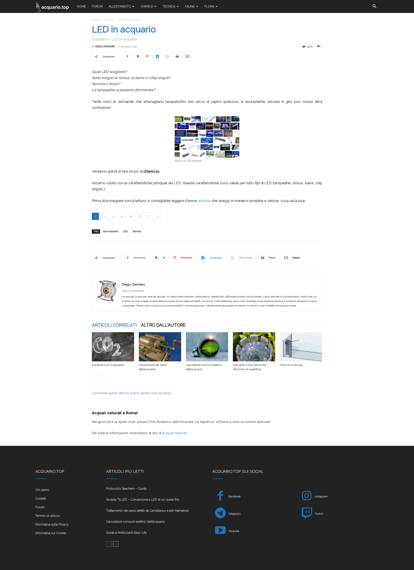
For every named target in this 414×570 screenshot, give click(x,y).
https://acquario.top (133, 290)
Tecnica (169, 6)
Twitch (319, 513)
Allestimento (120, 6)
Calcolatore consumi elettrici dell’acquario (135, 521)
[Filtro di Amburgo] (301, 346)
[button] (374, 7)
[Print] (177, 56)
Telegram (234, 513)
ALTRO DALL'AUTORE (163, 325)
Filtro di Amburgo (291, 365)
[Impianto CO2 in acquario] (113, 346)
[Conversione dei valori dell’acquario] (160, 346)
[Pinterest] (147, 56)
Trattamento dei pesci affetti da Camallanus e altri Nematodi (147, 510)
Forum (97, 6)
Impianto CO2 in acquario (108, 365)
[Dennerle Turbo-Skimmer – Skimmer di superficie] (254, 346)
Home (81, 6)
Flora (209, 6)
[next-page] (101, 378)
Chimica (147, 6)
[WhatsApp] (167, 56)
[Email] (187, 56)
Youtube (233, 531)
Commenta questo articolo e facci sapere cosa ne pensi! (131, 393)
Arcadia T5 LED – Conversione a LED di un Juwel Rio (142, 499)
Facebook (234, 496)
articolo (204, 200)
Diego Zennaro (105, 46)
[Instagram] (307, 496)
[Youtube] (220, 531)
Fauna (190, 6)
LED (125, 231)
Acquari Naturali (174, 433)
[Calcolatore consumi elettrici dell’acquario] (207, 346)
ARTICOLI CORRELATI (114, 325)
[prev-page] (94, 378)
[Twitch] (307, 514)
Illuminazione (110, 231)
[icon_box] (65, 491)
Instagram (321, 496)
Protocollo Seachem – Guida (126, 488)
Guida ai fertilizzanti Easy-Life (126, 532)
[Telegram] (157, 56)
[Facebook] (127, 56)
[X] (137, 56)
